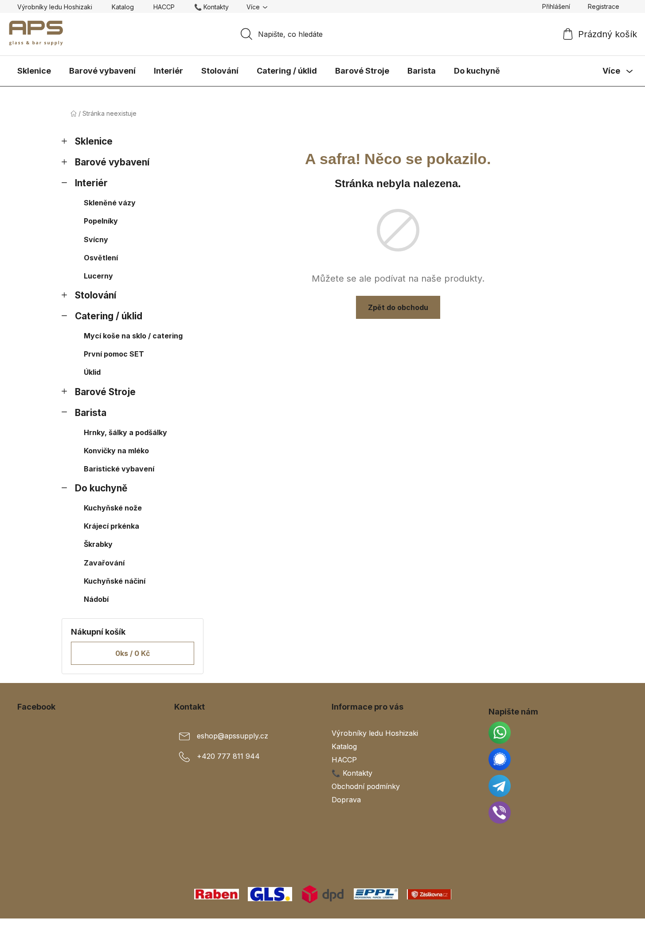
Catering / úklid (108, 316)
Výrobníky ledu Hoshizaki (54, 7)
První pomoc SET (114, 353)
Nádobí (96, 599)
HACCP (164, 7)
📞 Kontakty (211, 7)
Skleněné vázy (110, 202)
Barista (90, 412)
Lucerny (98, 275)
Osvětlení (101, 257)
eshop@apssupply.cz (232, 735)
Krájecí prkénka (111, 526)
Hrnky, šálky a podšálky (125, 432)
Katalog (123, 7)
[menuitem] (34, 71)
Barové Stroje (105, 391)
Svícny (96, 239)
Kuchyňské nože (113, 507)
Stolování (95, 295)
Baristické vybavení (119, 468)
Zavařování (104, 562)
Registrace (603, 6)
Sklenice (94, 141)
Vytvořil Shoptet (601, 928)
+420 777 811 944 (228, 756)
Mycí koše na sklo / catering (133, 335)
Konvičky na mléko (116, 450)
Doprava (346, 799)
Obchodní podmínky (366, 786)
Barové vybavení (112, 162)
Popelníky (101, 220)
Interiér (91, 182)
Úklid (92, 372)
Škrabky (98, 544)
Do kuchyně (101, 488)
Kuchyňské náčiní (114, 581)
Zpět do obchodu (398, 307)
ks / (132, 653)
